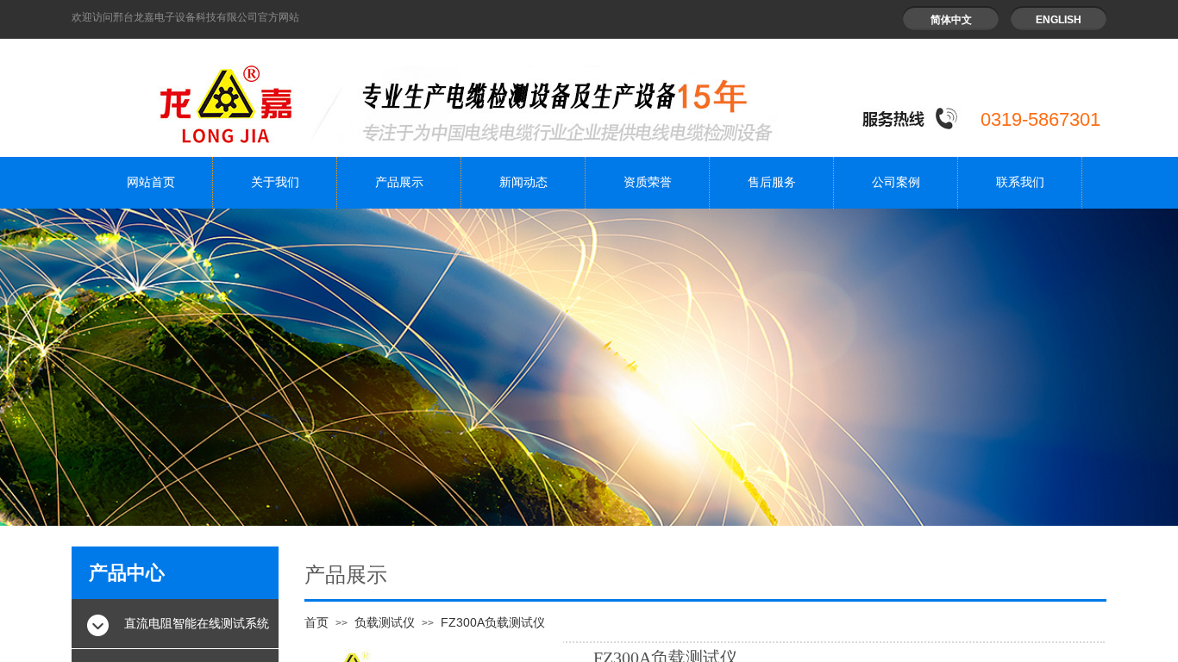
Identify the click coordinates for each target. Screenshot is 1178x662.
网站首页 (151, 182)
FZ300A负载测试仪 (493, 622)
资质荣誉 (647, 182)
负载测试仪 (384, 622)
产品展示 (399, 182)
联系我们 (1020, 182)
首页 (316, 622)
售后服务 (772, 182)
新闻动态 (523, 182)
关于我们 (275, 182)
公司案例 (896, 182)
